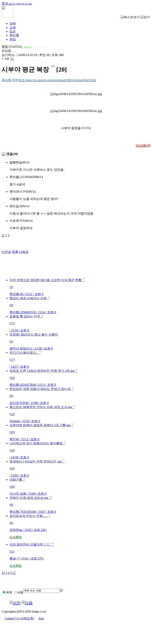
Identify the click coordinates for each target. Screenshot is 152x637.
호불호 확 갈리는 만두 (26, 323)
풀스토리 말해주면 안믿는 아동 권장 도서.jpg (42, 414)
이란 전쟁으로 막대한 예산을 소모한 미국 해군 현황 (47, 287)
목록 (15, 252)
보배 (13, 23)
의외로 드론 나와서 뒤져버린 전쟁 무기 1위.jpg (43, 377)
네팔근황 (28, 486)
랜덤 (13, 39)
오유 (13, 27)
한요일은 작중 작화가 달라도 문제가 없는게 (41, 396)
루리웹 (14, 35)
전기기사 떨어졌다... (25, 359)
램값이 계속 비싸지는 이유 (33, 305)
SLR (12, 31)
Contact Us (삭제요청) (19, 618)
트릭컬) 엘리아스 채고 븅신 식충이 (34, 341)
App (41, 618)
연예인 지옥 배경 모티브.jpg (33, 504)
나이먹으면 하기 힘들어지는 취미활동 (37, 450)
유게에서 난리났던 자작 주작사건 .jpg (37, 468)
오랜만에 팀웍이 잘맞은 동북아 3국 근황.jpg (41, 432)
